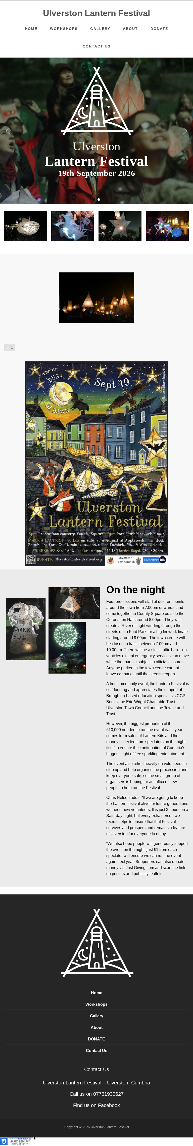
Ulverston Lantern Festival (96, 13)
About (130, 29)
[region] (96, 131)
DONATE (159, 29)
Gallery (100, 29)
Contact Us (97, 46)
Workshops (64, 29)
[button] (8, 131)
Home (31, 29)
